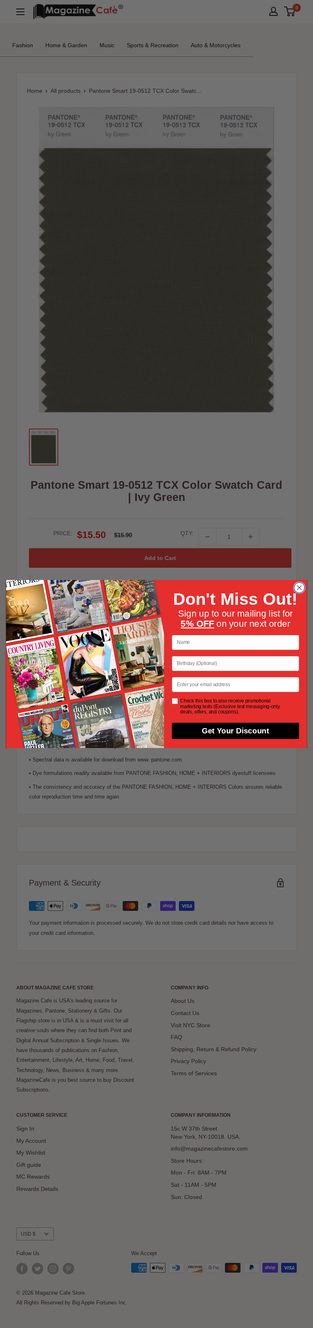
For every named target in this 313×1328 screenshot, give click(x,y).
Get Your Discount (235, 730)
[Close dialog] (299, 587)
